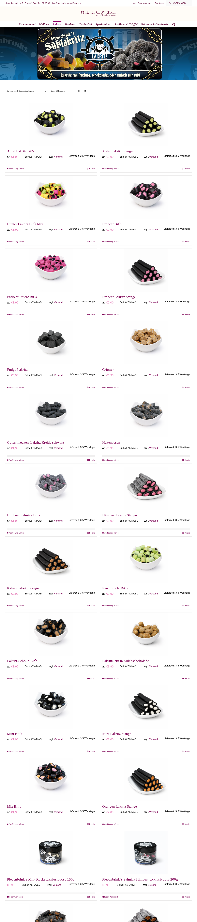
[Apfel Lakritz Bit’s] (51, 124)
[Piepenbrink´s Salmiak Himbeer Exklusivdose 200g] (146, 852)
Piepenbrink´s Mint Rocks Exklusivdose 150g (41, 879)
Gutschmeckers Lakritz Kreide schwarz (35, 442)
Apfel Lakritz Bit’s (20, 151)
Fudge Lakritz (17, 369)
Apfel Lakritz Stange (117, 151)
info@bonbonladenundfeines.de (66, 3)
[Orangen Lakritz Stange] (146, 779)
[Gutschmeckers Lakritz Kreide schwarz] (51, 415)
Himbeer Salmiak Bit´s (23, 515)
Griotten (108, 369)
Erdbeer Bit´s (112, 224)
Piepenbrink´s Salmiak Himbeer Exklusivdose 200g (140, 879)
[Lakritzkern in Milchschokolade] (146, 634)
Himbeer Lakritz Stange (119, 515)
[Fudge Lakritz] (51, 342)
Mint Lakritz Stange (116, 734)
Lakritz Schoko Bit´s (22, 661)
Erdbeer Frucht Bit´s (22, 297)
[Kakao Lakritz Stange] (51, 561)
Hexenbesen (111, 442)
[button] (173, 24)
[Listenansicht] (85, 91)
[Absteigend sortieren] (45, 91)
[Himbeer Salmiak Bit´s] (51, 488)
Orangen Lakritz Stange (119, 806)
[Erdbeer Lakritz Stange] (146, 270)
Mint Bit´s (14, 734)
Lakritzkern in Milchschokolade (125, 661)
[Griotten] (146, 342)
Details (92, 169)
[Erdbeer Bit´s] (146, 197)
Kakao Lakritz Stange (23, 588)
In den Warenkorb (16, 897)
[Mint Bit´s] (51, 707)
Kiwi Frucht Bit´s (115, 588)
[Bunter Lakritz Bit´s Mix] (51, 197)
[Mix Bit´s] (51, 779)
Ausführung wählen (16, 169)
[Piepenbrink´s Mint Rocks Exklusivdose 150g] (51, 852)
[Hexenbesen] (146, 415)
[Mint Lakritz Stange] (146, 707)
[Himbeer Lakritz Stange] (146, 488)
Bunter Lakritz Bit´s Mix (25, 224)
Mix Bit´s (14, 806)
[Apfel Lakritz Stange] (146, 124)
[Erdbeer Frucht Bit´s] (51, 270)
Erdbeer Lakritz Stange (119, 297)
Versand (58, 157)
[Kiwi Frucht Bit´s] (146, 561)
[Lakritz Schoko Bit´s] (51, 634)
